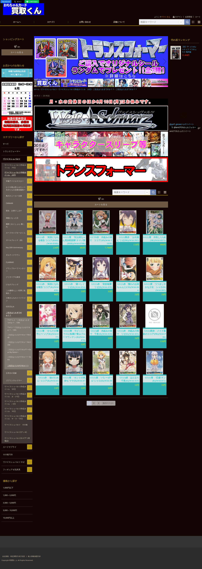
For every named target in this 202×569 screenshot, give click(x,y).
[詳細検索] (181, 22)
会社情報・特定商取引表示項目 (13, 556)
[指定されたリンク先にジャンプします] (101, 77)
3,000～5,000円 (9, 503)
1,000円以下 (8, 488)
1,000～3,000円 (9, 495)
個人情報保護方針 (34, 556)
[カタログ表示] (199, 22)
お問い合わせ (85, 22)
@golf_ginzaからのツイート (181, 124)
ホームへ (17, 22)
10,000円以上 (8, 518)
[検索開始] (187, 22)
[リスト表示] (193, 22)
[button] (37, 61)
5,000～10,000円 (10, 510)
